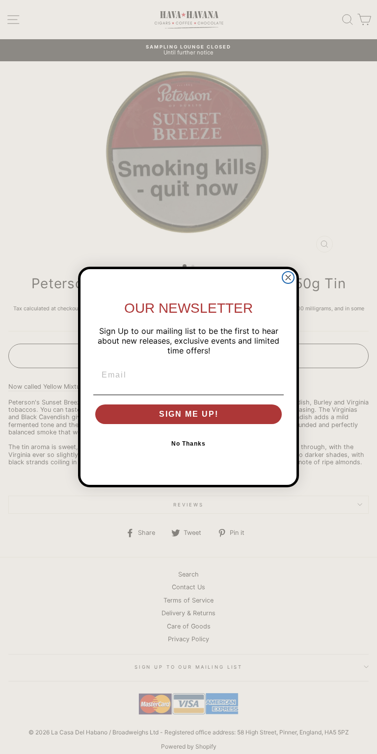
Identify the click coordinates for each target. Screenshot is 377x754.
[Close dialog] (288, 277)
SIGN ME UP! (188, 414)
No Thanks (188, 443)
